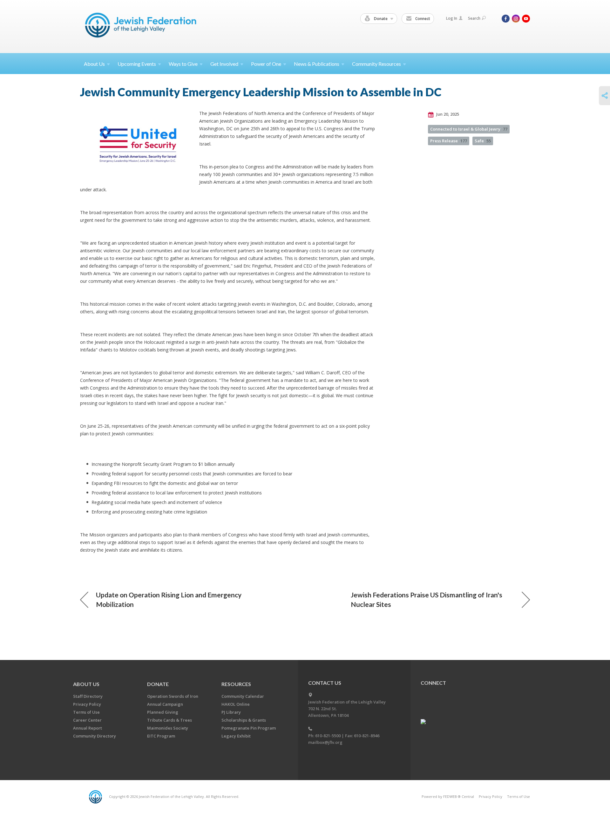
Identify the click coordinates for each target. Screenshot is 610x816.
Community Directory (94, 736)
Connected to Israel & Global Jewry (468, 129)
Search (474, 18)
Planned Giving (162, 712)
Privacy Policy (87, 704)
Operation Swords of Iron (172, 696)
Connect (422, 18)
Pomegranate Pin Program (248, 728)
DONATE (158, 684)
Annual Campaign (165, 704)
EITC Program (161, 736)
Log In (451, 18)
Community (376, 64)
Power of (266, 64)
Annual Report (87, 728)
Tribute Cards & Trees (169, 720)
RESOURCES (236, 684)
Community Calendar (242, 696)
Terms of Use (86, 712)
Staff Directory (88, 696)
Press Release (448, 141)
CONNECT (433, 683)
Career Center (87, 720)
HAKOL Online (235, 704)
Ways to (183, 64)
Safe (483, 141)
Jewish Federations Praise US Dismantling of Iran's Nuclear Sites (426, 599)
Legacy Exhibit (236, 736)
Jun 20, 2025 (447, 114)
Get (224, 64)
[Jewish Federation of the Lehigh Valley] (142, 26)
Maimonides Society (167, 728)
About (94, 64)
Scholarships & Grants (243, 720)
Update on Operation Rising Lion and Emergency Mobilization (168, 599)
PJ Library (231, 712)
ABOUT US (86, 684)
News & (316, 64)
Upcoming (137, 64)
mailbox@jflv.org (325, 742)
